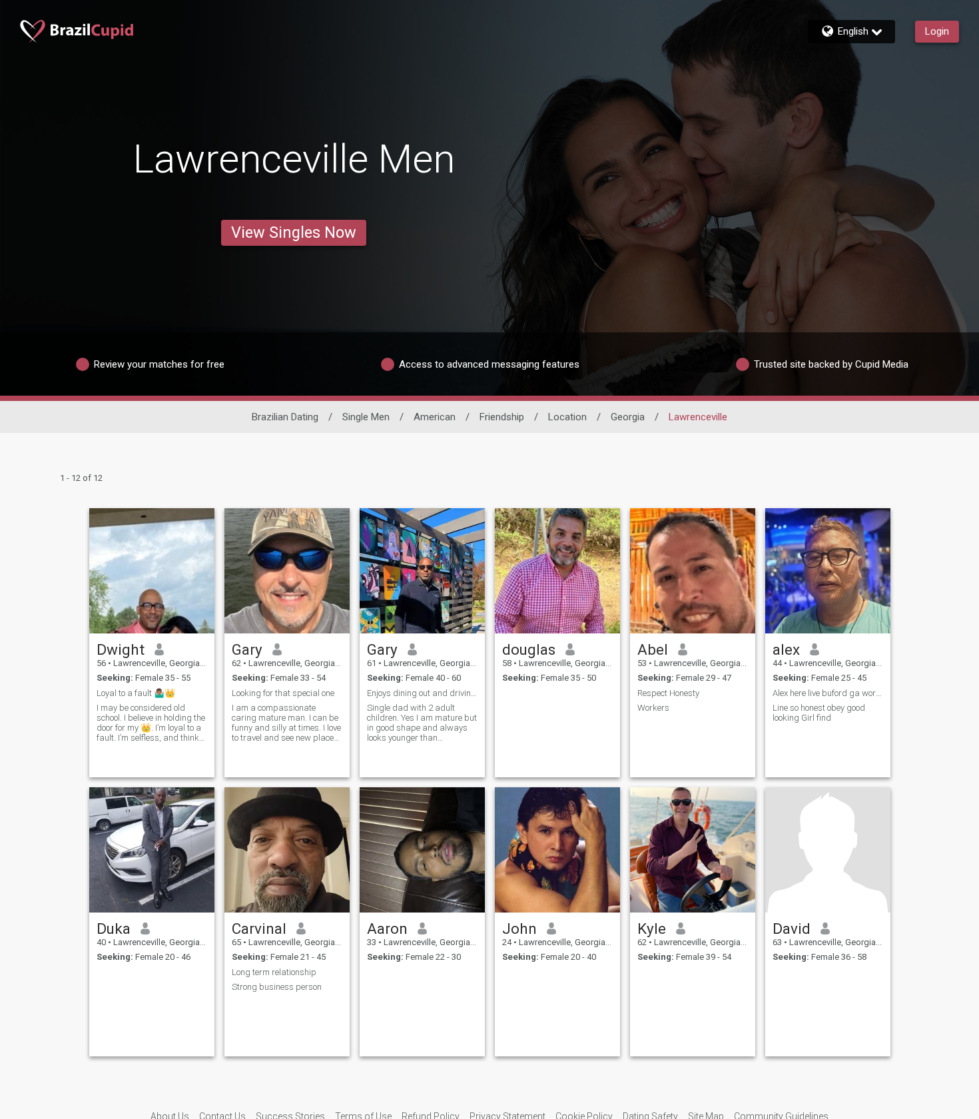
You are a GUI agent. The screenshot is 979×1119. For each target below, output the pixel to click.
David (792, 928)
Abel (652, 649)
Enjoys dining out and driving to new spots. (422, 693)
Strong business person (277, 987)
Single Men (366, 417)
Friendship (502, 417)
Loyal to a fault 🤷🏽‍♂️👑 (136, 693)
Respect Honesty (668, 693)
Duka (114, 928)
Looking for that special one (283, 693)
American (435, 417)
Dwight (121, 649)
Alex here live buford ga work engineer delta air (828, 693)
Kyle (651, 928)
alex (786, 649)
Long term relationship (274, 972)
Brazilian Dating (285, 417)
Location (567, 417)
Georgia (628, 417)
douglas (528, 649)
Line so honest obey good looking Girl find (819, 713)
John (519, 928)
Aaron (387, 928)
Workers (653, 708)
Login (937, 31)
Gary (247, 649)
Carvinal (259, 928)
